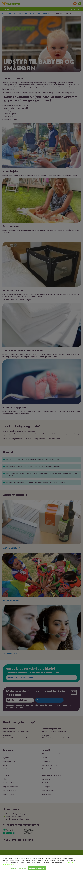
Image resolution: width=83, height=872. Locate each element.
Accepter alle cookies (37, 868)
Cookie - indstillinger (19, 868)
